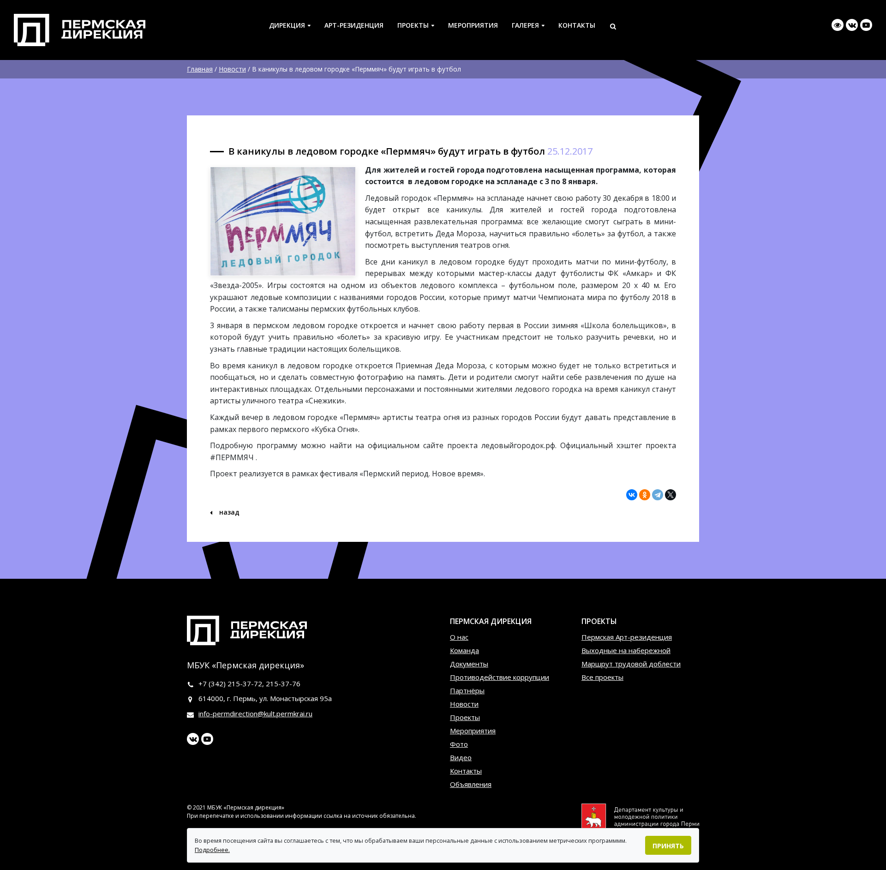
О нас (459, 637)
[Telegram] (657, 494)
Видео (461, 757)
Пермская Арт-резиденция (626, 637)
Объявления (470, 784)
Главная (200, 69)
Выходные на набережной (625, 650)
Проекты (413, 25)
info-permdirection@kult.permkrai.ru (255, 713)
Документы (469, 663)
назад (228, 512)
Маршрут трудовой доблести (631, 663)
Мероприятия (473, 25)
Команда (464, 650)
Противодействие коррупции (499, 677)
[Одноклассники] (644, 494)
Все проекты (602, 677)
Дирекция (287, 25)
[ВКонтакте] (631, 494)
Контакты (576, 25)
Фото (459, 744)
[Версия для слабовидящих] (838, 25)
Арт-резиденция (353, 25)
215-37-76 (283, 683)
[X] (670, 494)
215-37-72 (244, 683)
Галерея (525, 25)
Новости (232, 69)
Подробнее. (212, 850)
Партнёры (467, 690)
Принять (668, 845)
